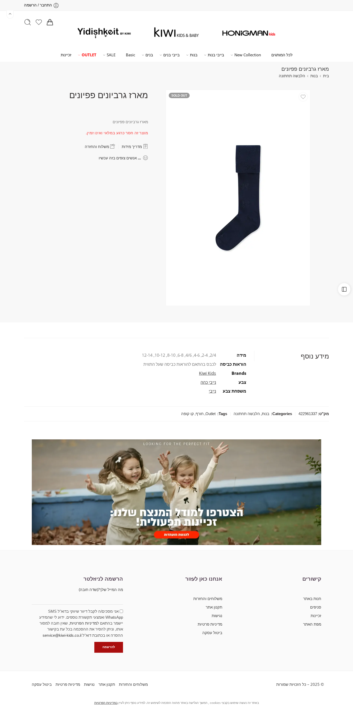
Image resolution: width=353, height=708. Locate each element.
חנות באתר (312, 598)
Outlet (210, 414)
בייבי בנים (171, 54)
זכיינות (66, 54)
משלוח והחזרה (97, 146)
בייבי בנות (216, 54)
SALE (111, 54)
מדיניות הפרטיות (83, 623)
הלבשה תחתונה (292, 76)
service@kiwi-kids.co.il (62, 635)
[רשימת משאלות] (303, 97)
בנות (193, 54)
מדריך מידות (132, 146)
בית (326, 76)
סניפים (315, 607)
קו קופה (187, 414)
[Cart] (49, 22)
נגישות (217, 615)
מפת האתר (312, 624)
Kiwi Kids (207, 373)
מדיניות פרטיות (210, 624)
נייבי (212, 391)
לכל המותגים (282, 54)
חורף (200, 414)
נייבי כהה (208, 382)
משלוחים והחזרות (207, 598)
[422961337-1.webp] (238, 198)
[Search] (27, 22)
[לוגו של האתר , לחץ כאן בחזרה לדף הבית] (249, 33)
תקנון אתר (214, 607)
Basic (130, 54)
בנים (149, 54)
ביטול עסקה (212, 632)
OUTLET (89, 54)
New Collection (247, 54)
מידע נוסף (315, 356)
